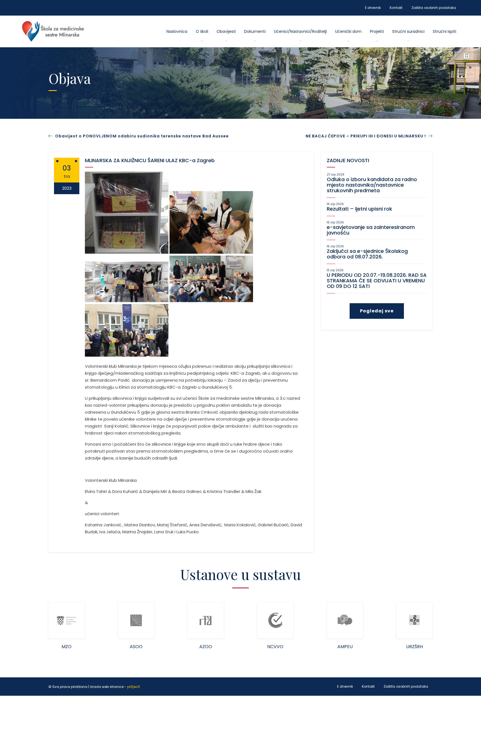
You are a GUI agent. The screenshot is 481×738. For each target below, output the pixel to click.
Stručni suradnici (408, 31)
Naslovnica (176, 31)
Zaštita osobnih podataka (433, 7)
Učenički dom (348, 31)
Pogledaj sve (377, 311)
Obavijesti (226, 31)
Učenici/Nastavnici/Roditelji (300, 31)
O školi (202, 31)
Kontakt (396, 7)
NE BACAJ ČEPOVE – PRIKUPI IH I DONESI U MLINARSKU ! (366, 136)
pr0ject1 (133, 686)
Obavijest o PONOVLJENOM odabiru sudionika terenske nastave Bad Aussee (142, 136)
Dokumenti (255, 31)
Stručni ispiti (444, 31)
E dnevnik (373, 7)
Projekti (377, 31)
